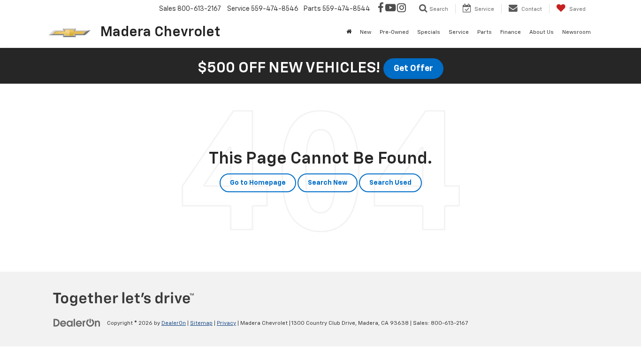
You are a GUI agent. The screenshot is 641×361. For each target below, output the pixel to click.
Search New (327, 183)
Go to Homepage (258, 183)
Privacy (226, 323)
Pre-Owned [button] (394, 32)
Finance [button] (510, 32)
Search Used (390, 183)
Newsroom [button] (576, 32)
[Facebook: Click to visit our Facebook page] (381, 9)
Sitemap (201, 323)
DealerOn (173, 323)
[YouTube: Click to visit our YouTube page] (390, 9)
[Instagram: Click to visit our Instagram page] (401, 9)
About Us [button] (541, 32)
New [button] (365, 32)
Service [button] (459, 32)
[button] (349, 32)
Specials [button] (428, 32)
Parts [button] (484, 32)
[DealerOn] (77, 323)
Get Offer (413, 68)
